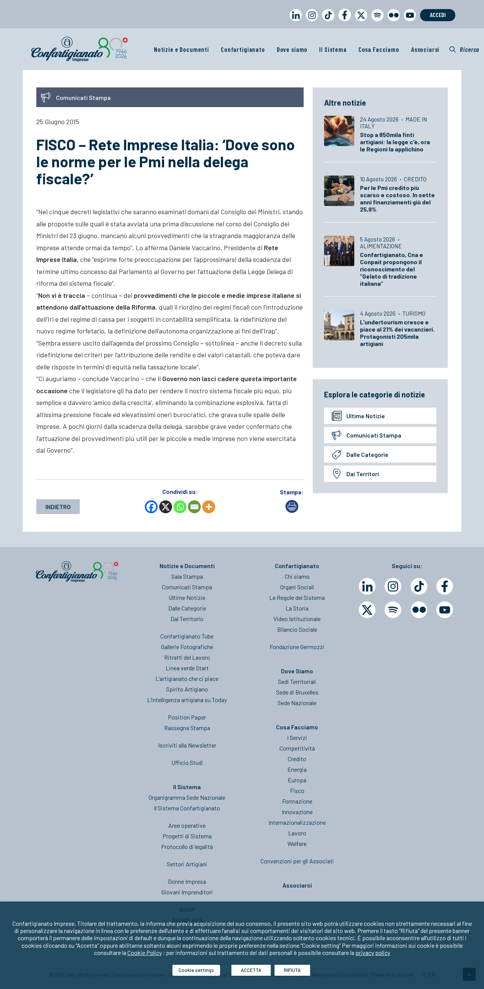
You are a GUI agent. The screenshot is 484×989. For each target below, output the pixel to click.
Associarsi (425, 49)
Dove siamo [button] (292, 49)
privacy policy (372, 952)
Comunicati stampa (373, 435)
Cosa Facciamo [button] (378, 49)
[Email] (194, 506)
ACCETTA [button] (251, 970)
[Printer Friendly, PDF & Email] (291, 510)
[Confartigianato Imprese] (79, 49)
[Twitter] (367, 609)
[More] (208, 506)
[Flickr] (419, 609)
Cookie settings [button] (196, 970)
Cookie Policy (144, 952)
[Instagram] (393, 586)
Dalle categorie (367, 454)
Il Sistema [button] (333, 49)
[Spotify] (393, 609)
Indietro (58, 506)
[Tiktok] (419, 586)
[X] (165, 506)
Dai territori (362, 473)
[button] (464, 49)
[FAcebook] (444, 586)
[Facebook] (151, 506)
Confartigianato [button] (243, 49)
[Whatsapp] (180, 506)
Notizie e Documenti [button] (181, 49)
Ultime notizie (365, 415)
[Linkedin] (367, 586)
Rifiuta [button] (292, 970)
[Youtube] (444, 609)
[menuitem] (294, 22)
